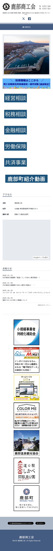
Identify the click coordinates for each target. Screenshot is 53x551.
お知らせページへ (44, 305)
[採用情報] (26, 88)
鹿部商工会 (26, 537)
